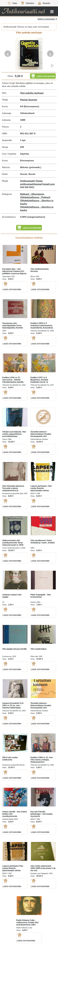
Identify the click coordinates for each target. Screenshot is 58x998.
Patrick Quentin (28, 99)
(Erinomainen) (31, 106)
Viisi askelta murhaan (32, 93)
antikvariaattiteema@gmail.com (37, 184)
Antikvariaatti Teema (31, 181)
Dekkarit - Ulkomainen (32, 194)
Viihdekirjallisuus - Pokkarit (35, 197)
